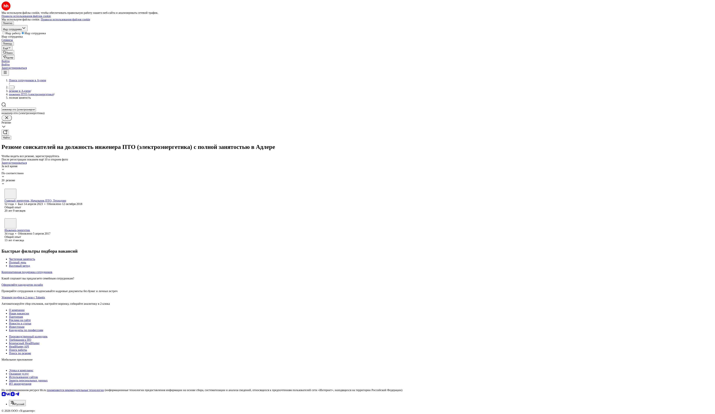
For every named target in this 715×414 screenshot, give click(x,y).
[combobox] (18, 110)
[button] (5, 61)
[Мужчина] (10, 194)
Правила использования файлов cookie (65, 19)
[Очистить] (6, 118)
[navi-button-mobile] (5, 73)
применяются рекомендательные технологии (75, 390)
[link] (7, 52)
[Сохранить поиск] (5, 133)
